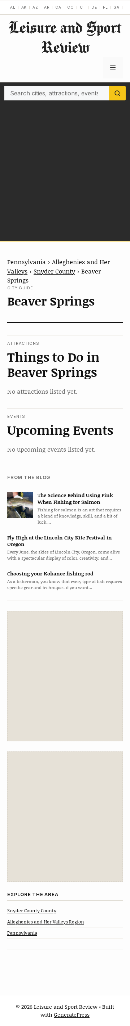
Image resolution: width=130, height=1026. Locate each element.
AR (47, 7)
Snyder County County (31, 910)
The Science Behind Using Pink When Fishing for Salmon (75, 498)
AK (24, 7)
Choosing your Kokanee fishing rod (50, 573)
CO (70, 7)
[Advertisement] (65, 169)
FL (105, 7)
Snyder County (54, 271)
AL (13, 7)
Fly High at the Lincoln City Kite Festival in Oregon (59, 541)
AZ (35, 7)
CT (83, 7)
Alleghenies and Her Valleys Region (45, 921)
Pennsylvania (26, 261)
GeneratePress (72, 1014)
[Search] (117, 93)
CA (58, 7)
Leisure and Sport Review (65, 37)
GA (116, 7)
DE (94, 7)
